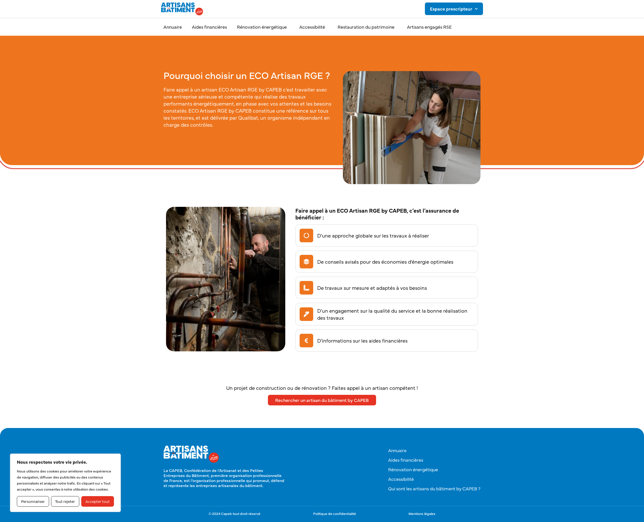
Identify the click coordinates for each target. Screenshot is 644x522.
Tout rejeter (65, 501)
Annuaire (173, 27)
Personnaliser (33, 501)
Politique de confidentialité (334, 513)
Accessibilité (312, 27)
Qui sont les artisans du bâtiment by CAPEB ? (434, 488)
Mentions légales (422, 513)
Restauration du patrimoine (366, 27)
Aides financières (209, 27)
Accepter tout (98, 501)
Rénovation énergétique (262, 27)
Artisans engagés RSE (429, 27)
